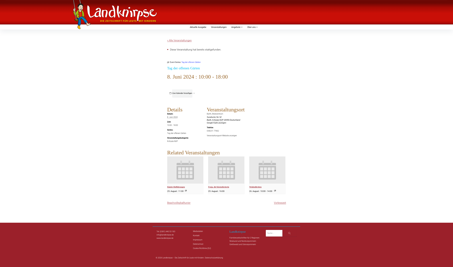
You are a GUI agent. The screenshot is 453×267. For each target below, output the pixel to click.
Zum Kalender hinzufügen (182, 93)
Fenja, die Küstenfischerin (218, 187)
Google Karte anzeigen (216, 123)
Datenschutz (198, 244)
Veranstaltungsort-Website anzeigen (222, 135)
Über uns (251, 27)
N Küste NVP (172, 141)
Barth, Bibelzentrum (215, 114)
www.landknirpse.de (165, 238)
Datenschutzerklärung (214, 258)
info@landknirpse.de (165, 235)
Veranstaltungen (219, 27)
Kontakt (196, 235)
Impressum (197, 240)
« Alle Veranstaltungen (179, 40)
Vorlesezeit (280, 202)
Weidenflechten (255, 187)
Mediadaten (198, 231)
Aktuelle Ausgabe (198, 27)
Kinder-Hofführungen (176, 187)
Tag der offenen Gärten (176, 133)
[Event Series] (186, 190)
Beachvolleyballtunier (179, 202)
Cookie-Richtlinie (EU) (202, 248)
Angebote (236, 27)
